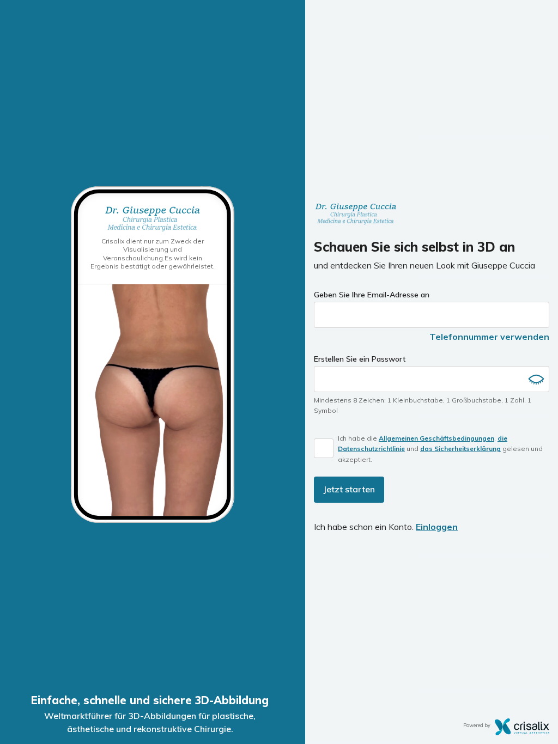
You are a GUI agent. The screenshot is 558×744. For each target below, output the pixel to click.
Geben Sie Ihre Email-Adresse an (371, 295)
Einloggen (437, 526)
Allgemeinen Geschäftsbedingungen (436, 438)
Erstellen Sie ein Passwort (359, 359)
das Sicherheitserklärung (460, 448)
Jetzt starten (349, 489)
